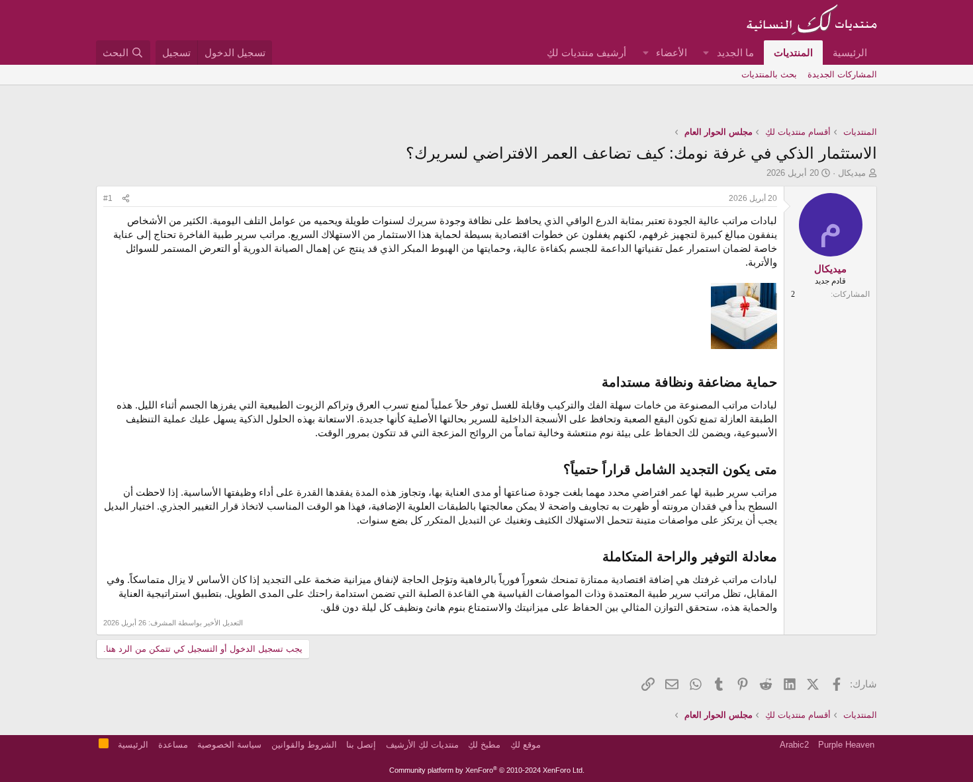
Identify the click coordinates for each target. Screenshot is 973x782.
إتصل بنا (361, 745)
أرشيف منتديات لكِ (586, 52)
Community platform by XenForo (486, 770)
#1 (108, 198)
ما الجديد (735, 52)
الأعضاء (671, 52)
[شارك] (125, 198)
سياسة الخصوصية (229, 745)
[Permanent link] (595, 383)
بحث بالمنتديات (769, 74)
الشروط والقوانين (304, 745)
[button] (706, 52)
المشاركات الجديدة (842, 74)
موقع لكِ (525, 745)
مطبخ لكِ (484, 745)
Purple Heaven (846, 745)
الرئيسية (850, 52)
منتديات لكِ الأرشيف (422, 745)
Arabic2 (794, 745)
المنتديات (793, 52)
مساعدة (173, 745)
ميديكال (852, 173)
